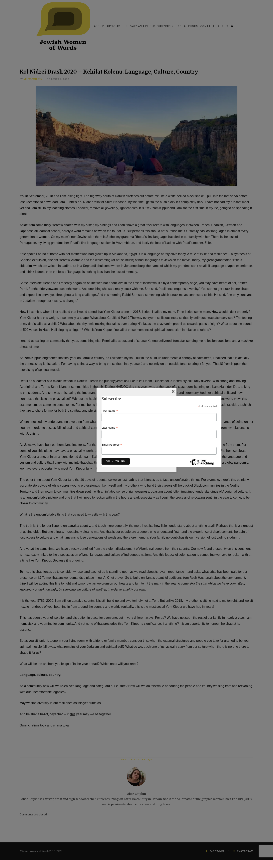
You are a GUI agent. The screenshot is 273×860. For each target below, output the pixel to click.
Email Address (112, 445)
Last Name (110, 428)
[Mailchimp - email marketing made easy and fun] (202, 465)
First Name (110, 411)
